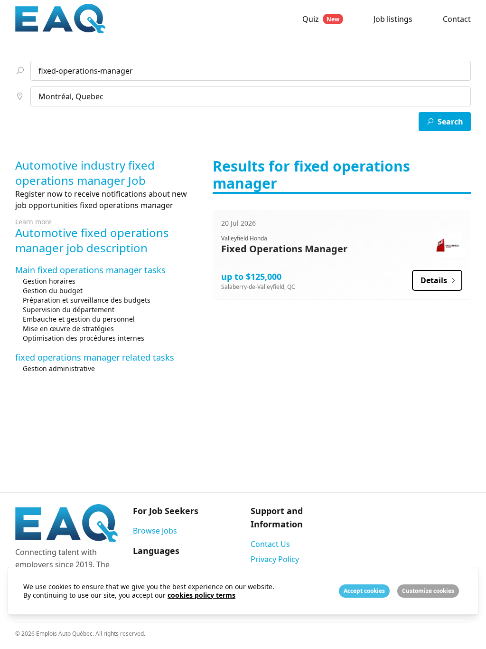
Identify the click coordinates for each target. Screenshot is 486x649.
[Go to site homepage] (139, 19)
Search (450, 121)
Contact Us (270, 544)
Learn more (33, 222)
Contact (457, 19)
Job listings (393, 19)
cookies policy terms (201, 595)
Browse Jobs (155, 530)
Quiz (320, 19)
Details (435, 280)
